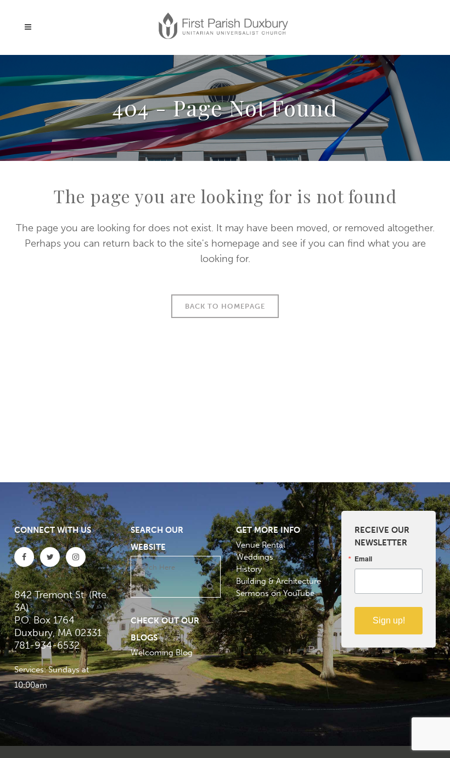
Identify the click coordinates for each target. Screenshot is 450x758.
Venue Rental (260, 545)
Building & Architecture (278, 581)
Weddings (254, 557)
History (249, 569)
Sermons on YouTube (275, 593)
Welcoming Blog (162, 652)
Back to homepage (225, 306)
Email (363, 558)
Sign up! (389, 620)
